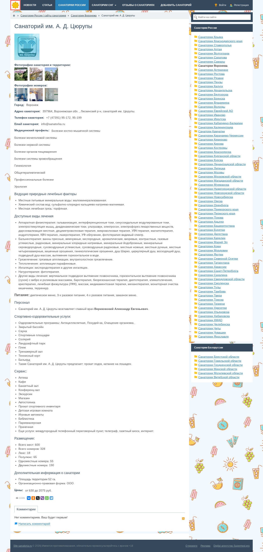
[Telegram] (51, 498)
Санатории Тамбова (212, 291)
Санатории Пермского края (216, 213)
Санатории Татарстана (213, 262)
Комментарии (26, 509)
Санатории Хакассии (212, 266)
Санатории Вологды (211, 106)
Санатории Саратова (212, 57)
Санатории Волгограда (213, 53)
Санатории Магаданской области (220, 180)
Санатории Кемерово (212, 139)
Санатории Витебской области (218, 377)
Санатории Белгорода (213, 94)
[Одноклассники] (33, 498)
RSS (183, 518)
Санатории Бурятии (211, 229)
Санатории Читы (209, 328)
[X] (38, 498)
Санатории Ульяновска (213, 312)
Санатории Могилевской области (220, 373)
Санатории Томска (211, 299)
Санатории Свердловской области (221, 279)
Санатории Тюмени (211, 303)
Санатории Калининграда (215, 127)
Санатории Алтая (210, 49)
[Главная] (14, 15)
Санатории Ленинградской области (222, 164)
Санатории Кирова (211, 143)
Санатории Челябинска (214, 324)
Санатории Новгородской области (221, 193)
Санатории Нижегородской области (222, 188)
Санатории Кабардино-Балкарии (220, 123)
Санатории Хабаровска (214, 316)
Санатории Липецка (211, 168)
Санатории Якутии (210, 254)
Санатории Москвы (211, 172)
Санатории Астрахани (213, 69)
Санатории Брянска (211, 98)
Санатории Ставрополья (215, 45)
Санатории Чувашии (212, 332)
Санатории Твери (210, 295)
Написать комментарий (34, 523)
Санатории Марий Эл (212, 242)
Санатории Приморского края (218, 209)
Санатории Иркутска (212, 119)
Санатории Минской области (217, 369)
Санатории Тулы (209, 287)
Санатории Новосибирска (215, 197)
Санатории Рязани (211, 78)
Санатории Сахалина (212, 275)
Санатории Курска (210, 160)
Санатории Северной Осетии (218, 258)
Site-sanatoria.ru (22, 545)
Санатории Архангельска (215, 90)
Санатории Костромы (212, 147)
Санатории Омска (210, 201)
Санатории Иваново (211, 115)
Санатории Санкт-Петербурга (218, 271)
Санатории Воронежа (212, 65)
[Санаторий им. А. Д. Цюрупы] (21, 74)
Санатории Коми (209, 246)
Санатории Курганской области (219, 156)
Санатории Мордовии (213, 250)
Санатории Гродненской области (220, 364)
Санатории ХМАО (210, 320)
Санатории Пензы (210, 82)
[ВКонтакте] (29, 498)
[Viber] (42, 498)
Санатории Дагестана (213, 234)
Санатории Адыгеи (211, 221)
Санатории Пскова (210, 217)
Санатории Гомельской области (219, 360)
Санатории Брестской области (218, 356)
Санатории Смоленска (213, 283)
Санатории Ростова (211, 74)
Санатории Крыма (210, 37)
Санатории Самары (211, 61)
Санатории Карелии (211, 238)
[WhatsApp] (47, 498)
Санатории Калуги (210, 86)
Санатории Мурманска (213, 184)
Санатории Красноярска (214, 151)
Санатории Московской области (219, 176)
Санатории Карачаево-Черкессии (220, 135)
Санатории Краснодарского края (220, 41)
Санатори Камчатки (211, 131)
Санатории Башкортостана (216, 225)
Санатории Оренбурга (213, 205)
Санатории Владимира (213, 102)
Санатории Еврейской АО (215, 110)
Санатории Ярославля (213, 336)
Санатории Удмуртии (212, 307)
